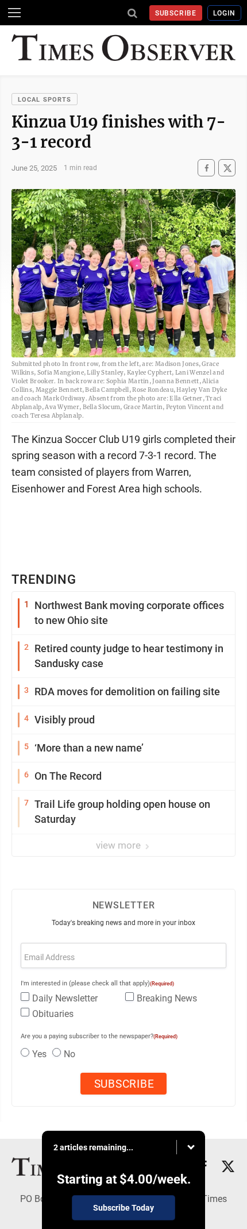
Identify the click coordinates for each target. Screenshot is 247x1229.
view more (119, 845)
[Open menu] (14, 12)
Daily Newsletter (65, 998)
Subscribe (176, 13)
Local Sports (44, 99)
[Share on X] (227, 168)
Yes (39, 1054)
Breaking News (167, 998)
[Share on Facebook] (206, 168)
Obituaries (53, 1013)
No (69, 1054)
